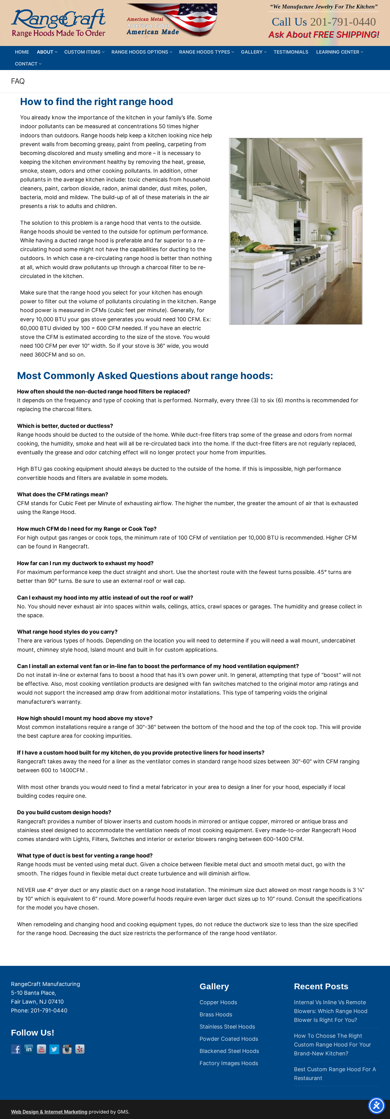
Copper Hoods (218, 1002)
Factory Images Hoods (229, 1063)
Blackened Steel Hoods (229, 1051)
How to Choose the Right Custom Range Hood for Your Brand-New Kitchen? (332, 1045)
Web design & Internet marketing (49, 1112)
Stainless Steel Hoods (227, 1026)
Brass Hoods (216, 1014)
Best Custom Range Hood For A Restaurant (335, 1073)
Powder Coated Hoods (229, 1039)
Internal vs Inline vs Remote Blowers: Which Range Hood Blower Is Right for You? (330, 1011)
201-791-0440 (343, 21)
